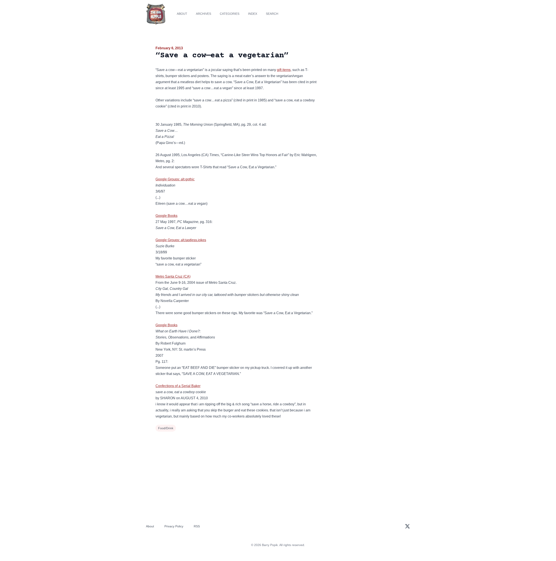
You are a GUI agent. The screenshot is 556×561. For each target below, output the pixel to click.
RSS (197, 526)
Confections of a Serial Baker (178, 386)
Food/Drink (165, 428)
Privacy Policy (173, 526)
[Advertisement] (361, 79)
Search (272, 13)
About (182, 13)
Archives (203, 13)
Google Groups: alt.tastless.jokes (181, 240)
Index (252, 13)
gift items (284, 70)
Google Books (166, 216)
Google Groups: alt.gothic (175, 179)
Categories (229, 13)
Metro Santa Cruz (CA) (173, 276)
